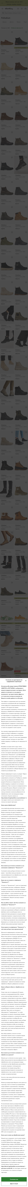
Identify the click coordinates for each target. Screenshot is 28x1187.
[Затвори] (26, 680)
